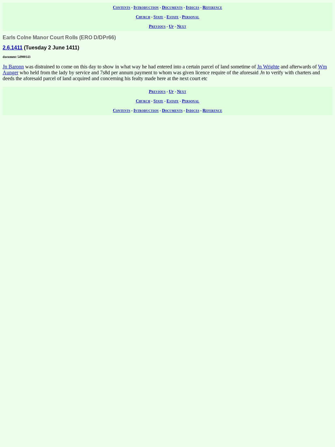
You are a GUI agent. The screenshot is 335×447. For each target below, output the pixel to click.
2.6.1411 (13, 47)
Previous (157, 26)
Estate (173, 16)
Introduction (146, 7)
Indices (192, 7)
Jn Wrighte (268, 66)
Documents (172, 7)
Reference (212, 7)
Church (143, 16)
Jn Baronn (13, 66)
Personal (190, 16)
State (158, 16)
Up (171, 26)
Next (181, 26)
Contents (121, 7)
